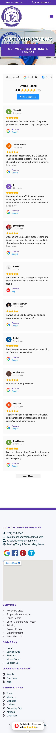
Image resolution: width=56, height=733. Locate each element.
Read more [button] (11, 165)
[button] (52, 17)
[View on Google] (9, 111)
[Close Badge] (43, 722)
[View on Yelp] (9, 267)
